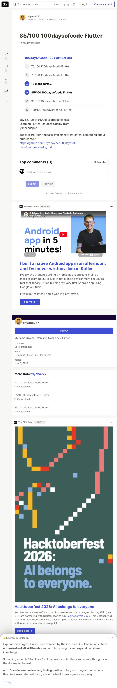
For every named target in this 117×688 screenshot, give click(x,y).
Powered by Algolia (63, 4)
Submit (32, 183)
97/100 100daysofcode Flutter (31, 384)
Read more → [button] (30, 301)
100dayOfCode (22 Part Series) (48, 58)
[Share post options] (6, 101)
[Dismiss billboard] (112, 637)
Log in (84, 4)
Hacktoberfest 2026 (78, 615)
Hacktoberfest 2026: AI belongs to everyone (54, 606)
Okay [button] (9, 682)
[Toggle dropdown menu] (111, 206)
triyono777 (34, 16)
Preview (48, 183)
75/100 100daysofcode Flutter (31, 409)
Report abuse (75, 193)
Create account (103, 4)
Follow (64, 330)
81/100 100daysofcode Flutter (31, 396)
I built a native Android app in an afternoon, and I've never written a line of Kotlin (63, 266)
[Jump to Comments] (6, 68)
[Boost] (6, 90)
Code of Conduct (54, 193)
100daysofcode (30, 42)
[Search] (14, 4)
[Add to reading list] (6, 80)
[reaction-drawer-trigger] (6, 56)
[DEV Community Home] (5, 4)
